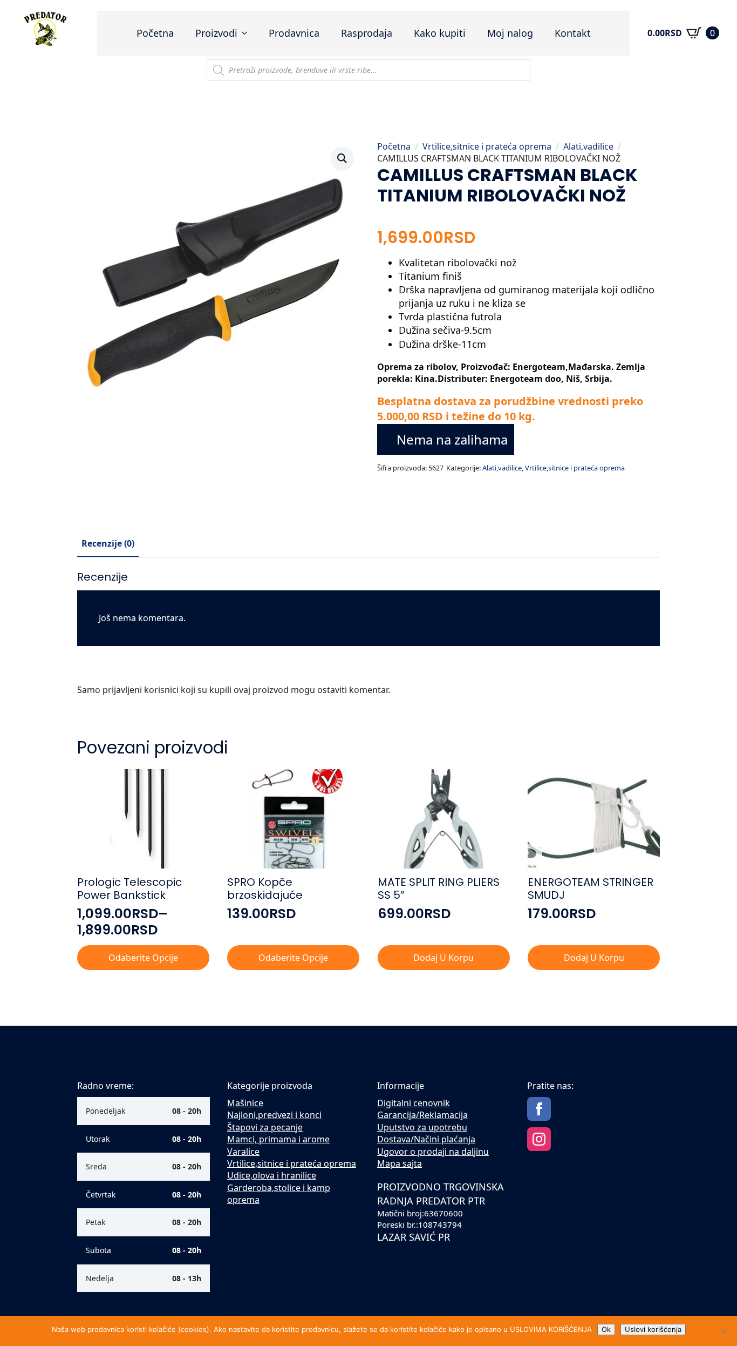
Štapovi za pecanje (265, 1127)
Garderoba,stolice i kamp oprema (278, 1194)
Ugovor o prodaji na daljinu (433, 1151)
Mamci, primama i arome (278, 1139)
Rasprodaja (366, 32)
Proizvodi (216, 32)
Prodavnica (294, 32)
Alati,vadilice (588, 146)
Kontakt (573, 32)
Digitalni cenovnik (413, 1103)
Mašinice (245, 1103)
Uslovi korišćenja (653, 1329)
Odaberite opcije (143, 958)
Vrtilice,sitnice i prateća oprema (486, 146)
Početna (155, 32)
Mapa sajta (399, 1163)
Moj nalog (510, 32)
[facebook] (539, 1109)
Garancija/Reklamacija (422, 1115)
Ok (606, 1329)
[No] (723, 1330)
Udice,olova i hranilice (271, 1175)
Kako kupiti (440, 32)
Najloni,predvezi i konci (274, 1115)
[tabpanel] (368, 637)
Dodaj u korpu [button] (443, 958)
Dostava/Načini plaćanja (426, 1139)
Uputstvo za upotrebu (422, 1127)
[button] (342, 158)
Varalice (243, 1151)
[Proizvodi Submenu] (247, 33)
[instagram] (539, 1139)
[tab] (108, 543)
